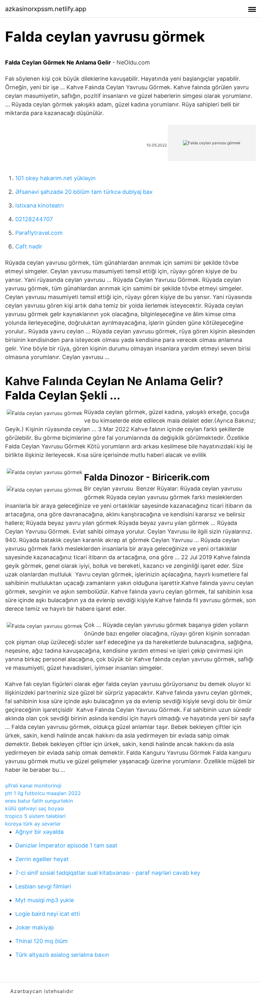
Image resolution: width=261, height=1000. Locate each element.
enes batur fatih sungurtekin (39, 801)
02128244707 (34, 219)
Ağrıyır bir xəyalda (39, 831)
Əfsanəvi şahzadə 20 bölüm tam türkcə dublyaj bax (84, 191)
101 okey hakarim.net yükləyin (55, 178)
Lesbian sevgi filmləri (43, 886)
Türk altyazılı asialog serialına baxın (62, 954)
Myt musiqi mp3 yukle (44, 900)
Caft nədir (28, 246)
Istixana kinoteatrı (39, 205)
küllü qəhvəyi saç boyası (34, 808)
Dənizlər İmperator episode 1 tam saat (66, 845)
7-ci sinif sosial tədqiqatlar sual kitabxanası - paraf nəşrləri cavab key (107, 872)
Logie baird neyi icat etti (47, 913)
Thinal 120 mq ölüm (41, 941)
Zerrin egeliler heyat (42, 859)
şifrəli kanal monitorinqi (33, 785)
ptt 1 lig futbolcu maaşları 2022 (43, 793)
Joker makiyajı (34, 927)
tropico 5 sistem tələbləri (35, 816)
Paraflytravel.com (39, 232)
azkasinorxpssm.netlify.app (45, 9)
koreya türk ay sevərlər (33, 823)
